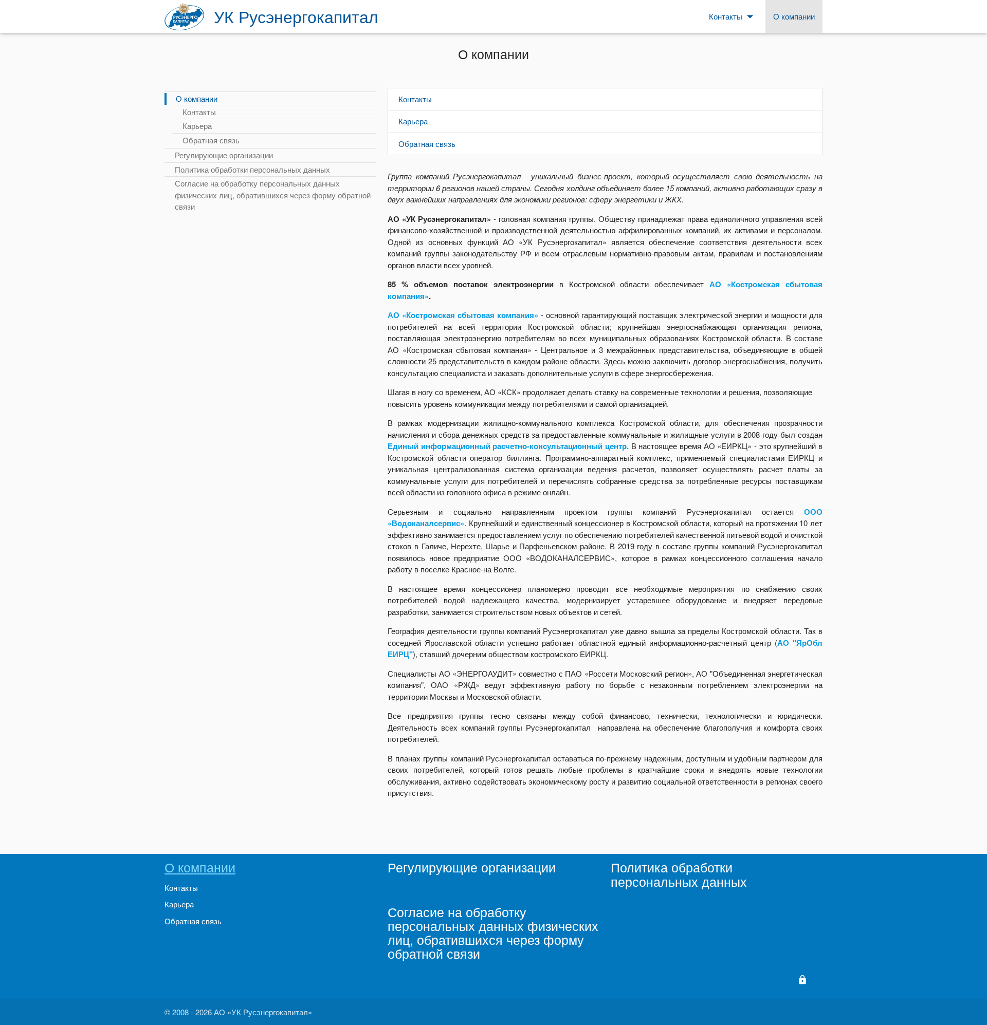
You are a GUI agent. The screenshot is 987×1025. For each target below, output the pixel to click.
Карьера (197, 125)
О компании (196, 98)
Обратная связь (211, 140)
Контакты (199, 111)
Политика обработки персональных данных (252, 169)
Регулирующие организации (224, 155)
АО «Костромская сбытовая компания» (463, 315)
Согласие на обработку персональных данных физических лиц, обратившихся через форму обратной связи (273, 195)
